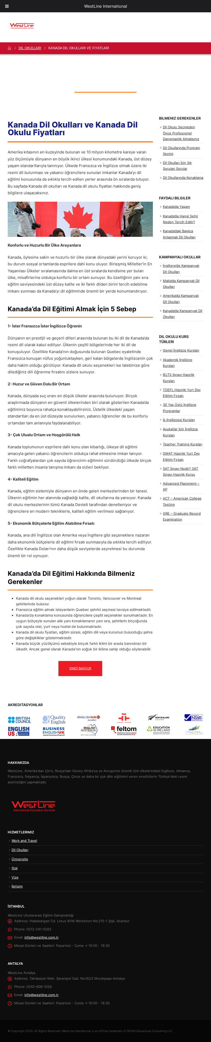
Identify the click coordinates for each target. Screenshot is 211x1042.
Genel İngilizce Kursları (181, 350)
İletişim (17, 886)
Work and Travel (24, 841)
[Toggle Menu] (7, 6)
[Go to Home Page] (9, 48)
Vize (15, 877)
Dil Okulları (20, 850)
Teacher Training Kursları (182, 444)
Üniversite (20, 859)
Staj (14, 868)
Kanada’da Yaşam (176, 206)
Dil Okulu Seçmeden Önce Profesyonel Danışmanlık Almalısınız (181, 133)
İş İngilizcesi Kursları (179, 420)
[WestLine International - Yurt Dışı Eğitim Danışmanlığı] (22, 25)
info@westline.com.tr (41, 937)
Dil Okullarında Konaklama (183, 178)
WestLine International (105, 6)
